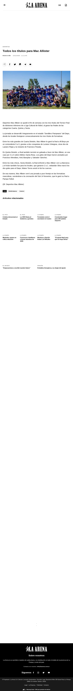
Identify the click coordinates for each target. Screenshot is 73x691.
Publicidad (39, 685)
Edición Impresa (13, 191)
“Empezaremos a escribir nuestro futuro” (16, 268)
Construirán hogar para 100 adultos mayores (61, 218)
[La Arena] (36, 5)
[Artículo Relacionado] (10, 207)
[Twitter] (43, 673)
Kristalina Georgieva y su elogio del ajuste (51, 268)
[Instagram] (38, 673)
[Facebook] (33, 673)
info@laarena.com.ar (43, 666)
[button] (10, 64)
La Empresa (32, 685)
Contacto (46, 685)
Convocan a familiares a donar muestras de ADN (27, 239)
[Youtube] (49, 673)
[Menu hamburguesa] (4, 5)
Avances (22, 191)
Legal (25, 685)
